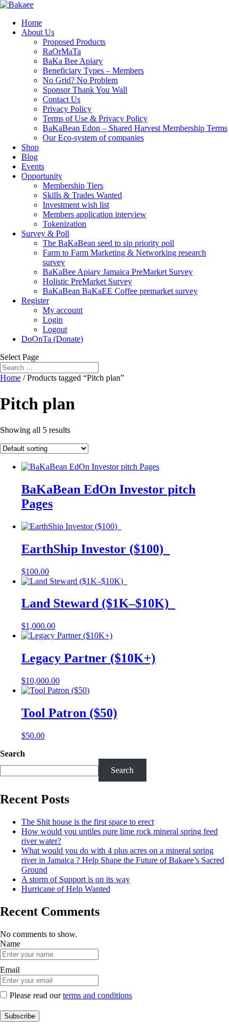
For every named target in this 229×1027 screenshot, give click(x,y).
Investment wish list (76, 204)
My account (63, 310)
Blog (29, 156)
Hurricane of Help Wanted (65, 888)
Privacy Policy (67, 108)
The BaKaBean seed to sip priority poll (108, 243)
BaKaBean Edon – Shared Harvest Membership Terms (135, 128)
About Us (37, 32)
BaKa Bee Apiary (73, 60)
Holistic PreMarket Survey (87, 281)
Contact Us (61, 99)
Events (32, 166)
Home (31, 22)
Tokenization (64, 223)
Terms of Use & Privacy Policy (95, 118)
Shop (30, 147)
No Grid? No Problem (80, 80)
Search (12, 753)
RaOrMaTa (62, 51)
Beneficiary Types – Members (93, 70)
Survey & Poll (45, 233)
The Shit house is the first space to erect (87, 821)
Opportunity (41, 175)
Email (10, 969)
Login (53, 319)
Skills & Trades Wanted (82, 195)
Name (10, 943)
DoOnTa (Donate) (52, 338)
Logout (55, 329)
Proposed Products (74, 41)
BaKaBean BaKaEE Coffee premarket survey (120, 290)
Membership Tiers (73, 185)
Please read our (71, 995)
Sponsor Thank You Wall (85, 89)
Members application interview (94, 214)
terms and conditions (97, 995)
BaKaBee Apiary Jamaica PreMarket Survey (118, 271)
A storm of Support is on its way (75, 879)
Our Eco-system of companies (93, 137)
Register (35, 300)
